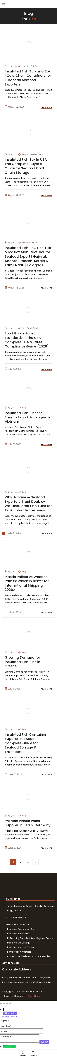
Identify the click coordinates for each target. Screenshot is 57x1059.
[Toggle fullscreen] (7, 1003)
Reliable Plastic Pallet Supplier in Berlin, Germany (27, 823)
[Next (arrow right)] (4, 1006)
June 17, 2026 (15, 774)
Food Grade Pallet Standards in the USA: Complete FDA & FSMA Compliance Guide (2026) (27, 340)
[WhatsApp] (4, 1046)
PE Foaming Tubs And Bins (21, 938)
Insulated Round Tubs (18, 933)
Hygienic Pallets (44, 938)
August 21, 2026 (16, 195)
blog (24, 154)
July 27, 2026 (14, 369)
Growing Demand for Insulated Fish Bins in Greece (22, 661)
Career (29, 906)
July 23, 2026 (14, 444)
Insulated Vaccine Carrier (20, 947)
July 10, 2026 (14, 612)
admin (11, 66)
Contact (18, 910)
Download (49, 906)
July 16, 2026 (14, 532)
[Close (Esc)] (1, 1003)
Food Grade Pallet (30, 328)
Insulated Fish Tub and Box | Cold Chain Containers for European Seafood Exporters (28, 78)
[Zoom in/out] (10, 1003)
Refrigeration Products (19, 951)
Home (24, 18)
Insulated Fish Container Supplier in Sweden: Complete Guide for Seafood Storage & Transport (25, 743)
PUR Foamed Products (17, 924)
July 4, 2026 (14, 688)
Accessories (44, 956)
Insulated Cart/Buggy (18, 942)
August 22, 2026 (16, 106)
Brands (38, 906)
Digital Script (34, 996)
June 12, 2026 (15, 847)
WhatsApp (10, 1046)
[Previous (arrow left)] (1, 1006)
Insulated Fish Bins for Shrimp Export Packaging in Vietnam (28, 417)
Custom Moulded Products (21, 956)
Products (19, 906)
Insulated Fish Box (30, 66)
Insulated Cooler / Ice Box (20, 929)
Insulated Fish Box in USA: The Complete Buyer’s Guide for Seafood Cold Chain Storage (26, 166)
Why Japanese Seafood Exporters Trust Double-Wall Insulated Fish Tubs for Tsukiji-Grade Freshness (28, 504)
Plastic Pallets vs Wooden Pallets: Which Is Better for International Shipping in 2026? (27, 583)
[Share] (4, 1003)
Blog (9, 910)
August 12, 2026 (16, 287)
